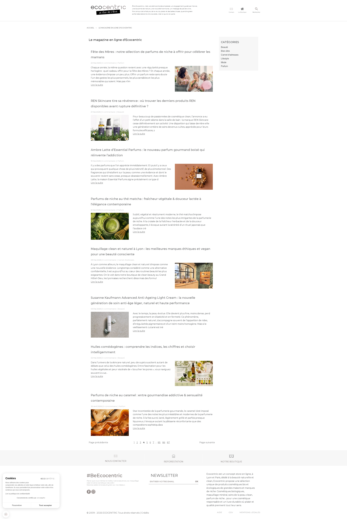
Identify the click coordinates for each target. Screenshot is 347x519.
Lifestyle (225, 58)
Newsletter (160, 475)
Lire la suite (97, 85)
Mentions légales (250, 512)
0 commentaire (109, 63)
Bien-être (225, 51)
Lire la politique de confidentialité (17, 494)
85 (159, 442)
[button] (5, 514)
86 (163, 442)
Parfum (121, 63)
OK (196, 481)
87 (168, 442)
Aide (219, 512)
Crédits (145, 513)
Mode (223, 62)
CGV (231, 512)
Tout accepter (45, 505)
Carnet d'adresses (126, 260)
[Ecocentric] (108, 10)
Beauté (120, 112)
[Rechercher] (256, 9)
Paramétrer (17, 505)
